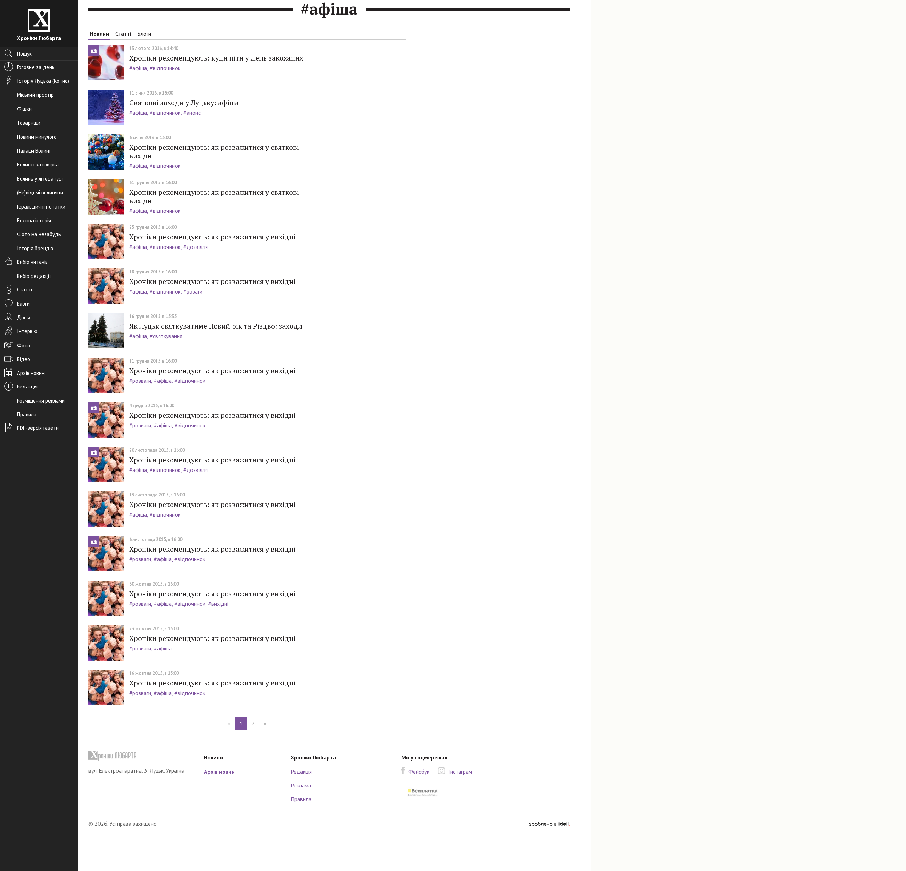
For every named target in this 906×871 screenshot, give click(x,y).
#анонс (192, 112)
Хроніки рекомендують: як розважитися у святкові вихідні (214, 151)
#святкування (166, 336)
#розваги (140, 380)
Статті (123, 33)
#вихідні (218, 603)
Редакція (301, 771)
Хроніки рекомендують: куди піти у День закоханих (216, 58)
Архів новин (219, 771)
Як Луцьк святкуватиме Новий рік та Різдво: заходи (215, 326)
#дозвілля (195, 246)
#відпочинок (165, 68)
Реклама (301, 785)
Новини (99, 33)
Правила (301, 799)
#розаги (192, 291)
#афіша (138, 68)
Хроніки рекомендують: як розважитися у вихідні (212, 236)
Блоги (144, 33)
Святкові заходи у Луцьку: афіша (184, 102)
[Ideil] (549, 823)
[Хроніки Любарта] (140, 756)
